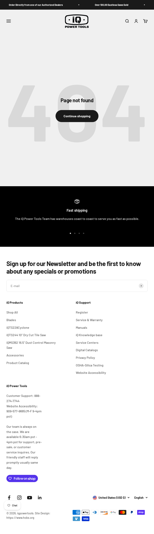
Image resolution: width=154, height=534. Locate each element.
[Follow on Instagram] (19, 497)
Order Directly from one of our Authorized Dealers (32, 4)
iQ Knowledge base (89, 335)
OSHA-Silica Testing (89, 365)
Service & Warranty (89, 320)
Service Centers (87, 342)
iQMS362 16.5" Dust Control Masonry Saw (31, 345)
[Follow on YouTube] (29, 497)
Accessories (15, 355)
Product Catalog (17, 363)
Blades (11, 320)
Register (82, 312)
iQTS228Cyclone (17, 327)
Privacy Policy (85, 357)
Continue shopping (77, 116)
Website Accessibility (91, 372)
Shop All (12, 312)
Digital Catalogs (87, 350)
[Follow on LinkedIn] (40, 497)
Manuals (81, 327)
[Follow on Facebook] (9, 497)
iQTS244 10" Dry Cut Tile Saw (26, 335)
